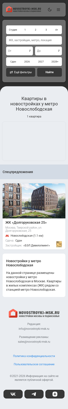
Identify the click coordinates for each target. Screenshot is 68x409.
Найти (50, 72)
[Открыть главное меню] (58, 9)
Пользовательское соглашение (34, 364)
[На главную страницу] (23, 11)
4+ (56, 29)
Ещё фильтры (23, 72)
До (39, 51)
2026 (27, 61)
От (9, 51)
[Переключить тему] (49, 9)
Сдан (13, 61)
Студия (13, 29)
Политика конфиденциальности (34, 356)
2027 (41, 61)
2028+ (54, 61)
